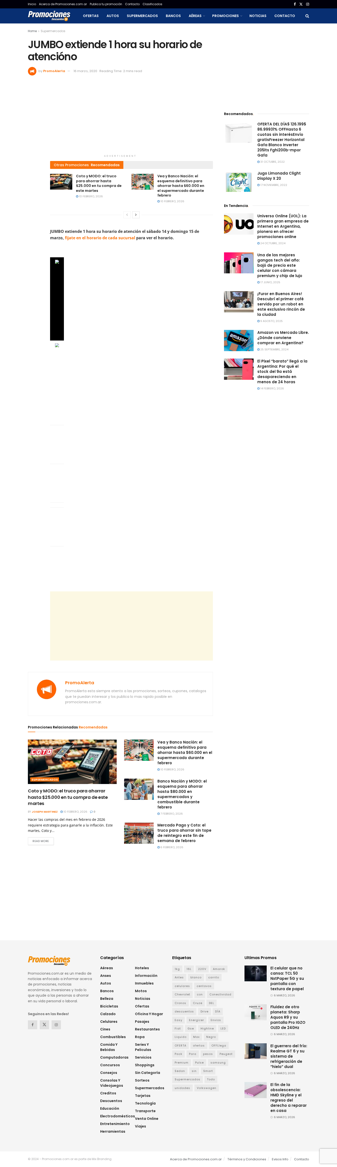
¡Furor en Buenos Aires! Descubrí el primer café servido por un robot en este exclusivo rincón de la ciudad (281, 304)
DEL (211, 1003)
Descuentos (111, 1100)
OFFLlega (218, 1045)
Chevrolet (182, 994)
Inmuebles (144, 983)
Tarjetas (142, 1095)
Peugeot (226, 1054)
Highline (207, 1028)
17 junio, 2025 (270, 282)
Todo (211, 1079)
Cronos (180, 1003)
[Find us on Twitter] (301, 4)
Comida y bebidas (108, 1047)
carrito (213, 977)
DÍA (217, 1011)
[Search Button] (307, 15)
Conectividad (220, 994)
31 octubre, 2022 (272, 162)
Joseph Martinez (45, 812)
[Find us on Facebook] (295, 4)
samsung (218, 1063)
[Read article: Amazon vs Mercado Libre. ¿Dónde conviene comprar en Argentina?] (239, 340)
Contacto (132, 4)
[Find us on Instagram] (307, 4)
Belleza (106, 998)
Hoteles (142, 968)
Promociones (225, 15)
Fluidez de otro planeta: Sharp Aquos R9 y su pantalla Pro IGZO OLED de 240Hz (287, 1017)
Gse (190, 1028)
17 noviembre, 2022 (273, 185)
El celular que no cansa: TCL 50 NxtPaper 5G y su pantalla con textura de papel (287, 978)
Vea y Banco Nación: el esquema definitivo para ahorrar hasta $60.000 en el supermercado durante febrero (180, 186)
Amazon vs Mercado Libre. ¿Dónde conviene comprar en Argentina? (283, 337)
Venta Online (146, 1118)
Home (32, 31)
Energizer (196, 1020)
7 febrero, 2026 (171, 814)
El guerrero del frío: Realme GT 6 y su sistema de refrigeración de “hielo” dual (288, 1056)
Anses (105, 975)
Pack (178, 1054)
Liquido (181, 1037)
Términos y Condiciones (246, 1159)
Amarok (219, 969)
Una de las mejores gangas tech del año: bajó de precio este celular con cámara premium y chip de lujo (279, 265)
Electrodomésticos (117, 1116)
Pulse (199, 1063)
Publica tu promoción (106, 4)
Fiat (178, 1028)
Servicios (143, 1057)
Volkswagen (206, 1088)
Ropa (140, 1036)
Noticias (257, 15)
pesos (208, 1054)
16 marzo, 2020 (85, 71)
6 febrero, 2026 (171, 847)
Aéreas (195, 15)
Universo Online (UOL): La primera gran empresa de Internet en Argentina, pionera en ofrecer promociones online (283, 226)
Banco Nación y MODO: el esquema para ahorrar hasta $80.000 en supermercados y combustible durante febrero (182, 794)
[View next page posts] (136, 214)
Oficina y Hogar (149, 1013)
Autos (113, 15)
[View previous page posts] (127, 214)
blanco (196, 977)
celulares (182, 986)
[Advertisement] (120, 117)
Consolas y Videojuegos (111, 1083)
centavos (204, 986)
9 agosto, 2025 (271, 321)
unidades (182, 1088)
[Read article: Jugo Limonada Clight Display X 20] (239, 181)
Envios (216, 1020)
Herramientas (112, 1131)
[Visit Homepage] (49, 16)
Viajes (140, 1126)
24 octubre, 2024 (272, 243)
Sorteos (142, 1080)
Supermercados (142, 15)
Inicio (32, 4)
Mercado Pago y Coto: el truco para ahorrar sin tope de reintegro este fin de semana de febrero (184, 833)
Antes (179, 977)
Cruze (197, 1003)
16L (189, 969)
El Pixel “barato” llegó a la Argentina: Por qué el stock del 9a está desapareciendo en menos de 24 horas (282, 371)
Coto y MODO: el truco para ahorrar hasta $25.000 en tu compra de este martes (99, 183)
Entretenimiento (115, 1123)
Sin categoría (147, 1072)
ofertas (199, 1045)
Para (192, 1054)
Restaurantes (147, 1029)
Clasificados (152, 4)
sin (194, 1071)
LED (223, 1028)
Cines (105, 1029)
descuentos (184, 1011)
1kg (177, 969)
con (200, 994)
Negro (211, 1037)
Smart (208, 1071)
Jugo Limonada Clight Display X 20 (279, 176)
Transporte (145, 1110)
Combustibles (113, 1036)
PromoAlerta (54, 71)
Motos (141, 990)
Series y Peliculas (143, 1047)
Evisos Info (280, 1159)
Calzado (108, 1013)
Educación (109, 1108)
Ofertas (91, 15)
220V (202, 969)
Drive (204, 1011)
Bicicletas (109, 1006)
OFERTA (180, 1045)
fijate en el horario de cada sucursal (100, 238)
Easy (178, 1020)
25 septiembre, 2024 (274, 349)
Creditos (108, 1093)
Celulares (108, 1021)
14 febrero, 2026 (272, 388)
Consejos (108, 1072)
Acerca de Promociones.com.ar (63, 4)
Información (146, 975)
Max (196, 1037)
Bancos (173, 15)
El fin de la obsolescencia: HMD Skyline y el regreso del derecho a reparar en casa (288, 1097)
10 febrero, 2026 (90, 196)
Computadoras (114, 1057)
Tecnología (145, 1103)
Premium (181, 1063)
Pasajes (142, 1021)
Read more (43, 841)
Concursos (110, 1065)
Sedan (180, 1071)
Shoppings (144, 1065)
